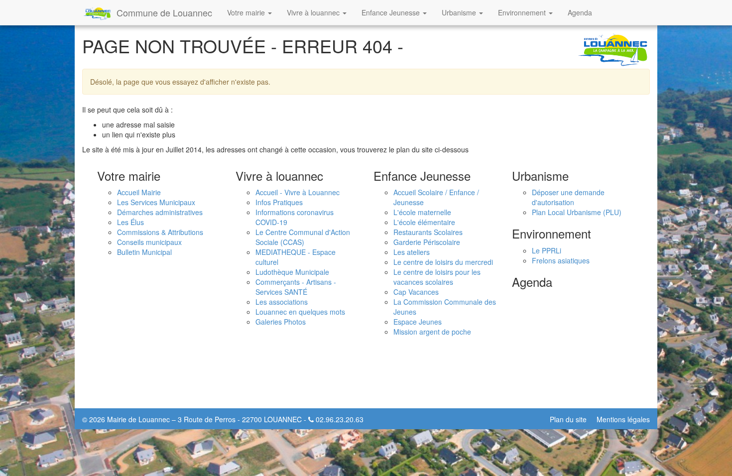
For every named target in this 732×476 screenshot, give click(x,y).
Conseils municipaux (149, 242)
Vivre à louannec (314, 12)
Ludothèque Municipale (292, 272)
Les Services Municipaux (156, 202)
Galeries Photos (280, 322)
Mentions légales (623, 419)
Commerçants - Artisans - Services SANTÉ (295, 287)
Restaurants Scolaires (428, 232)
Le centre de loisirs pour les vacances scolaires (437, 277)
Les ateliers (411, 252)
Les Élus (130, 222)
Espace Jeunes (417, 322)
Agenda (580, 12)
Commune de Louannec (164, 12)
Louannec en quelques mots (300, 312)
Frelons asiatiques (561, 260)
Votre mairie (247, 12)
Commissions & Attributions (160, 232)
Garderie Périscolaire (426, 242)
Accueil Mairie (139, 192)
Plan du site (568, 419)
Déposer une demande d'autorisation (568, 197)
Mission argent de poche (432, 332)
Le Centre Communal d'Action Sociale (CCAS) (302, 237)
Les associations (281, 302)
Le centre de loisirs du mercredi (443, 262)
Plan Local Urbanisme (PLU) (576, 212)
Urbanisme (460, 12)
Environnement (523, 12)
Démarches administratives (160, 212)
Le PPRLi (546, 250)
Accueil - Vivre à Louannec (297, 192)
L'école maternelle (422, 212)
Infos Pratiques (279, 202)
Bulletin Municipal (144, 252)
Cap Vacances (416, 292)
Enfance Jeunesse (392, 12)
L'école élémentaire (424, 222)
